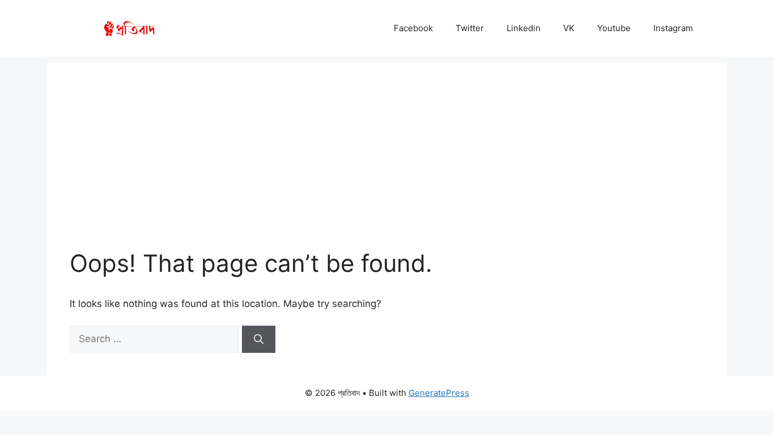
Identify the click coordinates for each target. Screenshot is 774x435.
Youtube (614, 28)
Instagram (673, 28)
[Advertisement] (387, 141)
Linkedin (524, 28)
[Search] (258, 339)
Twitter (470, 28)
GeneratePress (439, 392)
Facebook (413, 28)
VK (569, 28)
